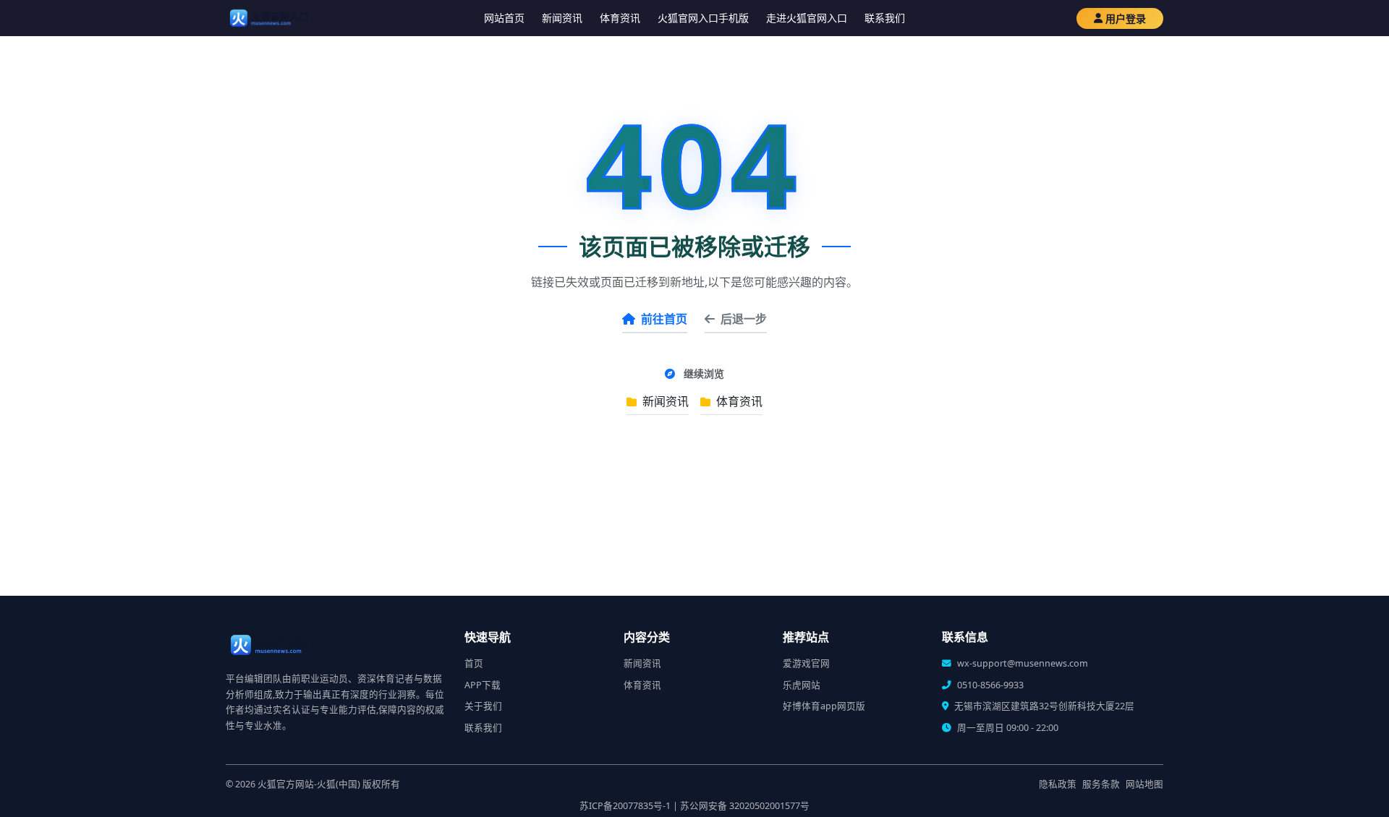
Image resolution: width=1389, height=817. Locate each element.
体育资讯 (620, 18)
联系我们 (885, 18)
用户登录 (1125, 18)
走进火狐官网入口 (806, 18)
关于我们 (483, 706)
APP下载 (482, 685)
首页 (473, 663)
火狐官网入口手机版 (703, 18)
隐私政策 (1057, 784)
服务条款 (1101, 784)
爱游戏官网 (806, 663)
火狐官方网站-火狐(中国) (309, 784)
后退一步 (744, 319)
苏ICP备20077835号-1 (625, 806)
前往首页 (664, 319)
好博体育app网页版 (824, 706)
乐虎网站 (801, 685)
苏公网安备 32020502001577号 (745, 806)
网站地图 (1144, 784)
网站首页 (504, 18)
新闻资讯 (562, 18)
